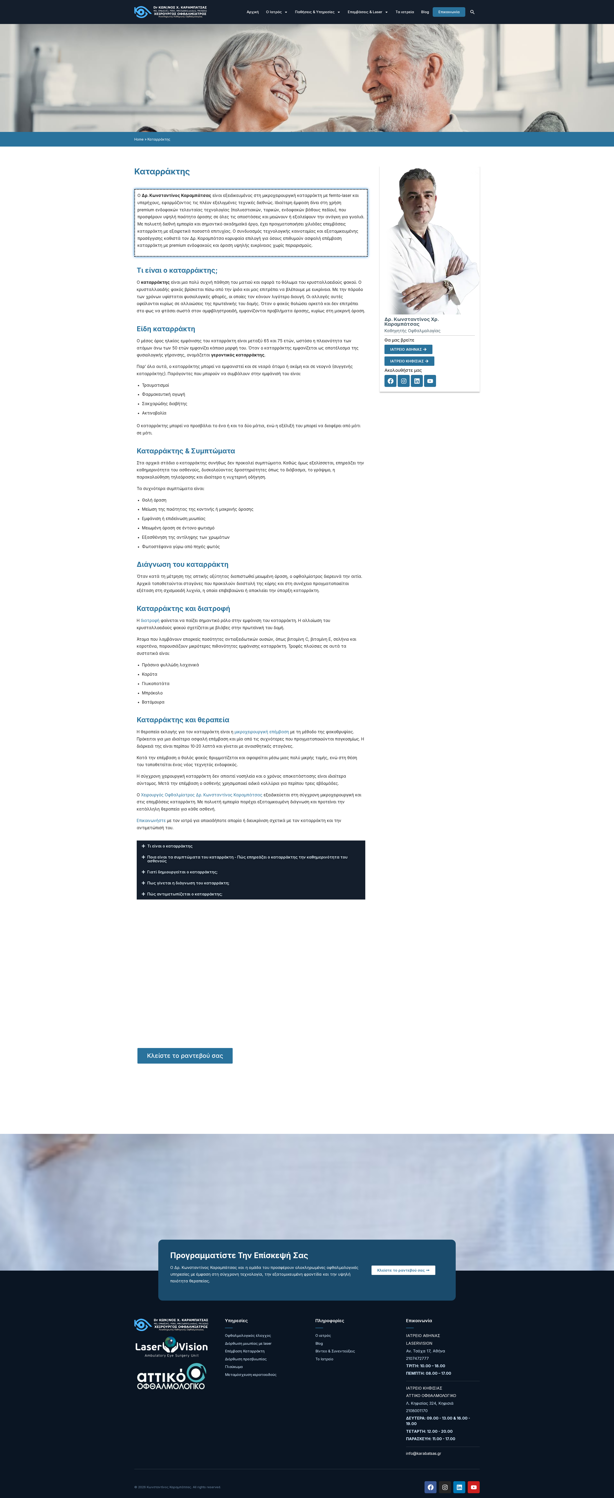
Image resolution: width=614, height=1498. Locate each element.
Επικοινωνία (449, 12)
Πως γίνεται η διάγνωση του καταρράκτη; (188, 883)
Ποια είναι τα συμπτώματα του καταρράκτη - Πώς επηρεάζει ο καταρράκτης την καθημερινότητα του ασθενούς (247, 859)
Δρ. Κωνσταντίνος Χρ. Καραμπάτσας (411, 321)
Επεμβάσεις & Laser (365, 12)
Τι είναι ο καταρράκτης (170, 846)
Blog (425, 12)
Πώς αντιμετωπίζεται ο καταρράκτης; (184, 894)
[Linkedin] (417, 381)
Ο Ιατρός (274, 12)
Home (139, 139)
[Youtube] (430, 381)
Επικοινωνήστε (151, 820)
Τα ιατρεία (405, 12)
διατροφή (150, 620)
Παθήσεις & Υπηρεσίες (315, 12)
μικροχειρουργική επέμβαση (262, 731)
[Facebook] (390, 381)
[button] (472, 12)
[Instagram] (404, 381)
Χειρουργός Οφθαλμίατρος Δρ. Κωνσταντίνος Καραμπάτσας (201, 795)
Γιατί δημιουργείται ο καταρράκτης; (182, 872)
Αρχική (253, 12)
